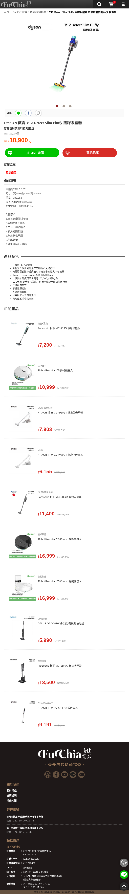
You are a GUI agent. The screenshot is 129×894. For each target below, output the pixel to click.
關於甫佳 (12, 790)
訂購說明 (12, 795)
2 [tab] (63, 106)
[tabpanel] (64, 60)
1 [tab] (57, 106)
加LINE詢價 (35, 153)
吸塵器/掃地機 (38, 12)
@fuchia (27, 867)
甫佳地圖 (12, 800)
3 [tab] (70, 106)
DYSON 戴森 (20, 12)
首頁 (6, 12)
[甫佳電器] (16, 2)
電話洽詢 (92, 153)
